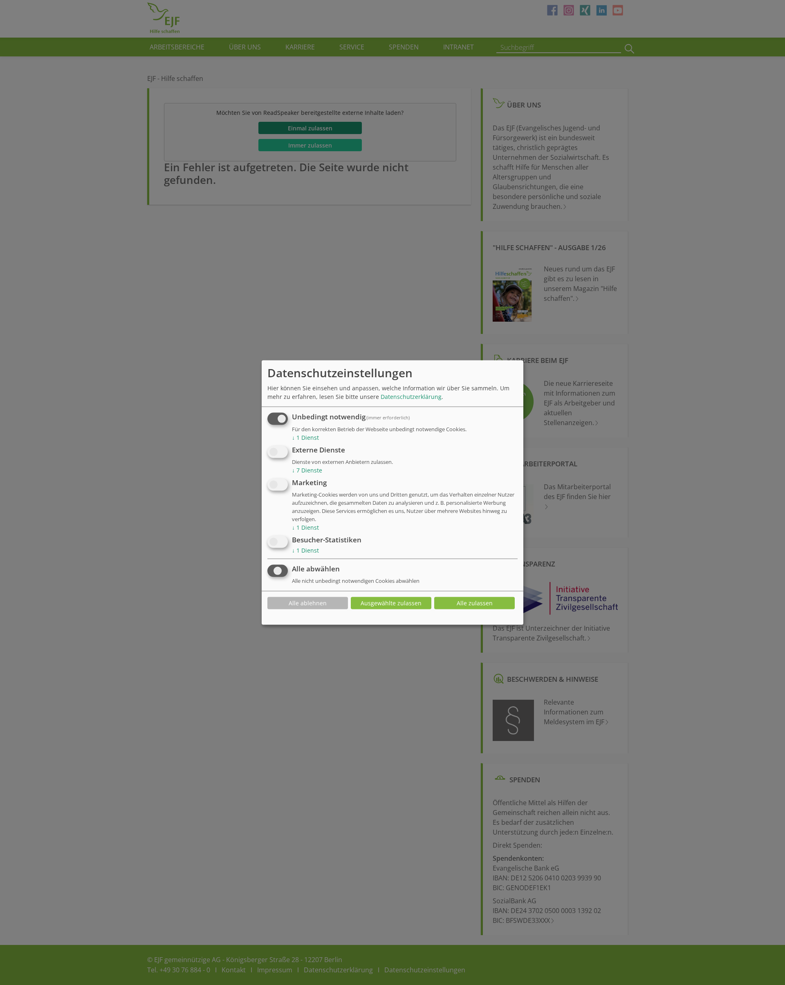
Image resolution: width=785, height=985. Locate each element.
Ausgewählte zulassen (391, 603)
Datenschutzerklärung (411, 397)
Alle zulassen (475, 603)
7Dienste (307, 470)
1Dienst (305, 437)
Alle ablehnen (308, 603)
